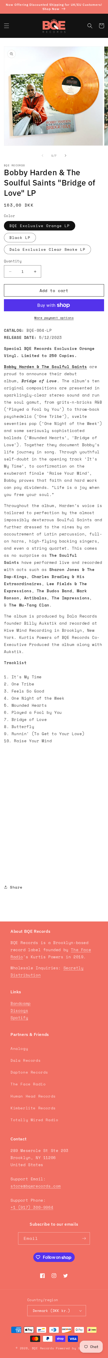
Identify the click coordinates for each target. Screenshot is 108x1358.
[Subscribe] (84, 1238)
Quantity (12, 261)
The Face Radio (28, 1084)
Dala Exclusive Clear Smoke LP (47, 249)
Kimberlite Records (33, 1108)
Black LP (19, 237)
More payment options (54, 317)
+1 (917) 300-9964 (31, 1207)
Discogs (19, 1010)
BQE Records (43, 1348)
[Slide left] (42, 155)
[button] (6, 26)
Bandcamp (20, 1003)
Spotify (19, 1017)
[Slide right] (65, 155)
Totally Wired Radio (34, 1120)
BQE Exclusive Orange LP (39, 225)
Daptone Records (29, 1072)
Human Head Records (33, 1096)
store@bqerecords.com (35, 1186)
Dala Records (25, 1060)
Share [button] (16, 887)
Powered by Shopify (74, 1348)
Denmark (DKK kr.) (51, 1310)
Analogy (19, 1048)
